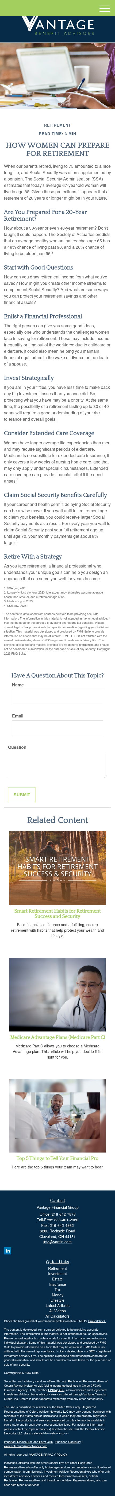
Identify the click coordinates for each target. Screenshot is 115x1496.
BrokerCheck (97, 1321)
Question (17, 747)
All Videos (57, 1310)
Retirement (57, 1268)
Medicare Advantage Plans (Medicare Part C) (57, 1037)
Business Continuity (68, 1441)
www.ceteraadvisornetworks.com (25, 1446)
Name (18, 685)
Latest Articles (58, 1305)
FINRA (52, 1390)
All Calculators (57, 1316)
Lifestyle (57, 1300)
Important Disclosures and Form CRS (28, 1441)
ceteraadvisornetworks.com (50, 1433)
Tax (58, 1289)
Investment (57, 1273)
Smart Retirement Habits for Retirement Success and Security (57, 914)
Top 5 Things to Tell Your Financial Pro (57, 1158)
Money (57, 1294)
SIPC (61, 1390)
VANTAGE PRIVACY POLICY (48, 1454)
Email (17, 716)
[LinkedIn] (7, 1250)
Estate (57, 1279)
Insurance (57, 1284)
